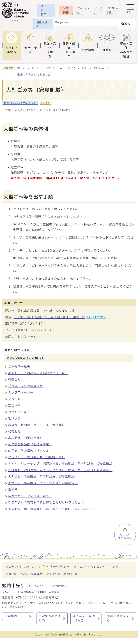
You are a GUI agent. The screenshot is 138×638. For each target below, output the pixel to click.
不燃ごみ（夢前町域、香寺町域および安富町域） (43, 483)
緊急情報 (66, 10)
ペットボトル (17, 411)
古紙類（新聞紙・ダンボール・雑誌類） (36, 424)
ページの (125, 536)
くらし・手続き (41, 68)
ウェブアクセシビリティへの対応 (98, 566)
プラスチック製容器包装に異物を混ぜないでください (46, 502)
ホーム (21, 68)
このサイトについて (21, 566)
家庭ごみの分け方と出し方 (34, 74)
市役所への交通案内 (50, 618)
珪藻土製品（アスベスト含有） (30, 496)
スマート (45, 10)
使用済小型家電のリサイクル (28, 450)
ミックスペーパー (20, 392)
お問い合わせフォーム (21, 336)
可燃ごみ (14, 379)
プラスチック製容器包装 (25, 386)
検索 (127, 23)
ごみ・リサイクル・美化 (72, 68)
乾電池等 (14, 431)
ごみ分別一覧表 (19, 366)
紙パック (14, 418)
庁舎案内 (10, 616)
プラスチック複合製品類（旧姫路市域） (36, 457)
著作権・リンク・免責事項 (25, 573)
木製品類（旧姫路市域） (25, 437)
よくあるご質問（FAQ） (84, 618)
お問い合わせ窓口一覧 (64, 573)
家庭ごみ (99, 68)
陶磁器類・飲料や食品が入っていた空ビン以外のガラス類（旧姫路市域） (60, 470)
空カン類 (14, 399)
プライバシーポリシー (55, 566)
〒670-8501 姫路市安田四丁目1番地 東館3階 (59, 317)
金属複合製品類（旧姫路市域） (30, 444)
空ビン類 (14, 405)
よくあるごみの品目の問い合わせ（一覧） (38, 373)
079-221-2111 (27, 597)
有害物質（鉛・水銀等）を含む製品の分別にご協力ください (50, 509)
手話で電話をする (118, 618)
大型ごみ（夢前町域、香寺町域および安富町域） (43, 476)
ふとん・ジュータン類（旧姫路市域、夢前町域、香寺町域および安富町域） (62, 463)
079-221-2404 (32, 323)
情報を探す (41, 24)
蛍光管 (13, 489)
